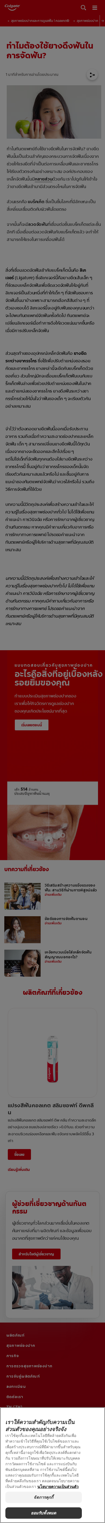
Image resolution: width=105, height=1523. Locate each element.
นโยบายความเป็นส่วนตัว (58, 1486)
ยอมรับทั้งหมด (44, 1513)
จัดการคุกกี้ (43, 1497)
